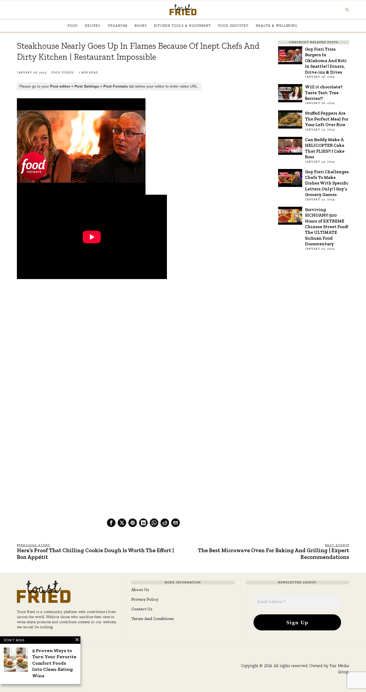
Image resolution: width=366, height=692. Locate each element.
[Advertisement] (143, 322)
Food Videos (62, 72)
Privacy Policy (144, 599)
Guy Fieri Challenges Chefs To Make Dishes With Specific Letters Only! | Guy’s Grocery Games (327, 183)
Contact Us (141, 608)
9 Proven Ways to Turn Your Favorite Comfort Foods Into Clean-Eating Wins (54, 663)
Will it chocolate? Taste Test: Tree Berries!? (324, 92)
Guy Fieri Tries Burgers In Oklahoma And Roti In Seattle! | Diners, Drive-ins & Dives (326, 60)
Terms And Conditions (152, 618)
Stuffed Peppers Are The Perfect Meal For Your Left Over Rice (326, 118)
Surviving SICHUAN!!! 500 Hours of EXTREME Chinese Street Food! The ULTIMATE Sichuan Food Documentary (326, 227)
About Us (140, 589)
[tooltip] (111, 522)
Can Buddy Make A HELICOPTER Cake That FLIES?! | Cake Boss (325, 148)
